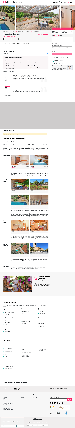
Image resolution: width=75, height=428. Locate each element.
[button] (25, 138)
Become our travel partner (8, 409)
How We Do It (36, 290)
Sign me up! (69, 400)
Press (4, 407)
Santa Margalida (7, 36)
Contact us (5, 397)
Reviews (13, 43)
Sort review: (5, 71)
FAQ (4, 398)
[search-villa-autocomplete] (59, 2)
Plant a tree (5, 404)
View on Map (13, 36)
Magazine (5, 405)
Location (18, 43)
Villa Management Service (8, 403)
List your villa (5, 402)
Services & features (26, 43)
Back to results (7, 43)
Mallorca (22, 397)
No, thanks (13, 425)
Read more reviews (7, 95)
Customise (5, 425)
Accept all (20, 425)
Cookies (33, 398)
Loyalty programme (6, 408)
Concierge (5, 400)
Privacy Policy (34, 397)
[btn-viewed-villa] (65, 2)
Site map (5, 399)
